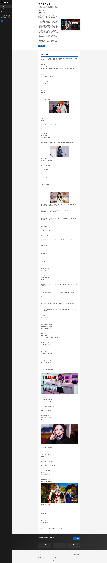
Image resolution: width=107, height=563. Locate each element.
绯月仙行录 (54, 557)
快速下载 (39, 557)
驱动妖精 (54, 560)
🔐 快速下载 (41, 45)
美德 (53, 554)
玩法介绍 (39, 554)
